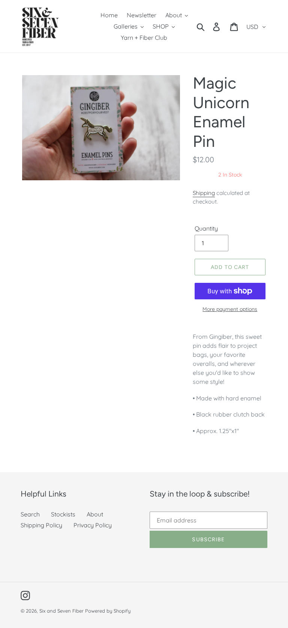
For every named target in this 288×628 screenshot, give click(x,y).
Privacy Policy (93, 525)
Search (30, 514)
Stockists (63, 514)
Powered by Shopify (107, 611)
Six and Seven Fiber (61, 611)
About (95, 514)
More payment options (229, 309)
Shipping (204, 192)
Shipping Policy (41, 525)
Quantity (206, 228)
